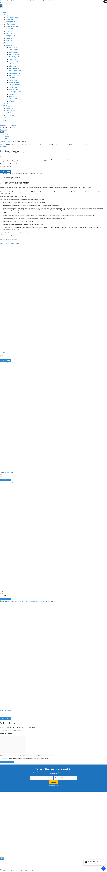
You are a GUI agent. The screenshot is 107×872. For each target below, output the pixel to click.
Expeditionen (6, 804)
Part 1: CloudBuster (13, 61)
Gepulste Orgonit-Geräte (12, 18)
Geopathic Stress (13, 72)
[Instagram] (4, 856)
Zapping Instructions (14, 82)
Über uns (5, 836)
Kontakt (4, 849)
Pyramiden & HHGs (7, 819)
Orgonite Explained (13, 53)
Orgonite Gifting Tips (14, 68)
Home (4, 12)
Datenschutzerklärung (8, 845)
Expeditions (6, 103)
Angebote (5, 829)
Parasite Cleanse (13, 88)
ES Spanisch (6, 137)
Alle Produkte (6, 813)
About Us (5, 105)
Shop (4, 14)
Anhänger (5, 817)
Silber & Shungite (10, 28)
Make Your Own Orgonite (15, 56)
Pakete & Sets (6, 827)
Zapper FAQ (12, 86)
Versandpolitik (6, 841)
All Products (9, 16)
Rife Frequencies (13, 98)
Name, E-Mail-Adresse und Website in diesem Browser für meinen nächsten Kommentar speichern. (25, 759)
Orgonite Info (9, 46)
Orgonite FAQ (12, 63)
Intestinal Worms (13, 93)
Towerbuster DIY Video (14, 58)
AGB (4, 843)
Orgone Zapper (9, 19)
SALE (4, 42)
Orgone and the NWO (14, 75)
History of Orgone (13, 49)
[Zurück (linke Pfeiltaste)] (2, 436)
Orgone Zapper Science (14, 84)
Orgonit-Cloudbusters (11, 23)
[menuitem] (55, 135)
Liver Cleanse (12, 95)
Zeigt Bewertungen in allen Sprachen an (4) (10, 730)
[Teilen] (102, 1)
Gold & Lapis (9, 32)
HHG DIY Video (12, 60)
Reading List (12, 77)
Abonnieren (53, 782)
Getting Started (12, 51)
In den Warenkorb (5, 171)
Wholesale (8, 114)
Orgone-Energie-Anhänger (12, 26)
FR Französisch (6, 135)
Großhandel (5, 847)
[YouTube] (3, 856)
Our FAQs (8, 107)
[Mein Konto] (1, 8)
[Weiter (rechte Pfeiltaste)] (104, 436)
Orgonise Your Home (14, 54)
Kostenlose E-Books (7, 806)
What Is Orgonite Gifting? (15, 70)
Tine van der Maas (13, 96)
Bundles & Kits (9, 39)
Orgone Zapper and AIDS (15, 100)
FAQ (4, 838)
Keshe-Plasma (9, 37)
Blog (4, 119)
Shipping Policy (9, 109)
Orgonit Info (5, 797)
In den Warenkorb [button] (5, 361)
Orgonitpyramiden (10, 21)
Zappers (4, 821)
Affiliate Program (10, 116)
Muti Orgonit (9, 33)
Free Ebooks (6, 121)
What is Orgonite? (13, 47)
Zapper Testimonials (13, 89)
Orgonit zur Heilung (10, 35)
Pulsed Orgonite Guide (14, 74)
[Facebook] (1, 856)
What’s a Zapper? (13, 81)
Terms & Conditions (10, 110)
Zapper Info (8, 79)
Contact (5, 117)
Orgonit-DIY (9, 40)
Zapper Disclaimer (13, 102)
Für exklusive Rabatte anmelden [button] (9, 126)
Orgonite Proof (12, 67)
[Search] (1, 5)
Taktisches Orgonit (10, 25)
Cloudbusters (6, 815)
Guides (4, 44)
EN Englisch (6, 138)
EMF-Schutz (9, 30)
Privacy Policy (9, 112)
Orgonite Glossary (13, 65)
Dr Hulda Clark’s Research (15, 91)
